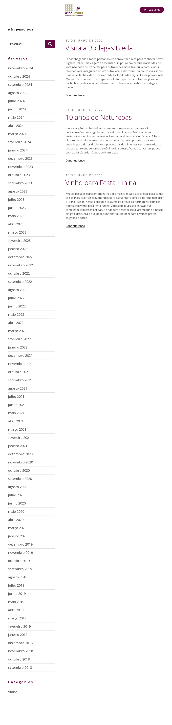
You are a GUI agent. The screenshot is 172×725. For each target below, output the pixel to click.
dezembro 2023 (20, 158)
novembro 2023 (20, 166)
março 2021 (17, 429)
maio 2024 (16, 117)
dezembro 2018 (20, 643)
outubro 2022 (19, 273)
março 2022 (17, 331)
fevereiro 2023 (19, 240)
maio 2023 (16, 216)
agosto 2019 (17, 577)
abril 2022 (16, 322)
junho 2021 (17, 404)
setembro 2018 (20, 667)
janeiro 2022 (17, 347)
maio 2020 (16, 511)
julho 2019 (16, 585)
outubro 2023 (19, 175)
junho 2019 (17, 593)
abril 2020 (16, 519)
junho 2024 (17, 109)
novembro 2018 (20, 651)
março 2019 (17, 618)
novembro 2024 (20, 68)
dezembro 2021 (20, 355)
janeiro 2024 (17, 150)
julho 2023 (16, 199)
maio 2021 (16, 413)
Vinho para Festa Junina (100, 182)
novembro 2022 (20, 265)
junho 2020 (17, 503)
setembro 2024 (20, 84)
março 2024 (17, 134)
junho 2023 (17, 207)
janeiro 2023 (17, 248)
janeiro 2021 (17, 446)
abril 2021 (16, 421)
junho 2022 (17, 306)
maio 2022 (16, 314)
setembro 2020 (20, 478)
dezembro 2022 (20, 257)
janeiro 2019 (17, 634)
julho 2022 (16, 298)
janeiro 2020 (17, 536)
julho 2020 (16, 495)
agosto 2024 (17, 92)
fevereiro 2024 (19, 142)
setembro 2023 (20, 183)
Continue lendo (75, 95)
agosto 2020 (17, 487)
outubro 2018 (19, 659)
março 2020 (17, 528)
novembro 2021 (20, 363)
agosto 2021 (17, 388)
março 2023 (17, 232)
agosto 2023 (17, 191)
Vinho (12, 692)
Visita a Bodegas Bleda (99, 47)
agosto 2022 (17, 290)
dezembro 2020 (20, 454)
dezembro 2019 (20, 544)
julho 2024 (16, 101)
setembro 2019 (20, 569)
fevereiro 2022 (19, 339)
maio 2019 (16, 602)
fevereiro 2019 (19, 626)
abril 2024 (16, 125)
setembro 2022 (20, 281)
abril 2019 (16, 610)
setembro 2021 (20, 380)
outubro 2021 (19, 372)
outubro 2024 (19, 76)
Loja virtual (154, 9)
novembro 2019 (20, 552)
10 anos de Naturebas (98, 117)
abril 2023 (16, 224)
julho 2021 (16, 396)
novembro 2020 (20, 462)
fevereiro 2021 (19, 437)
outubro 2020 (19, 470)
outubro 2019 (19, 560)
